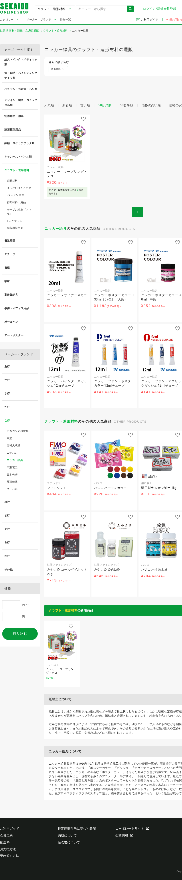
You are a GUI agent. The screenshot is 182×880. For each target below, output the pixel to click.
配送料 (5, 842)
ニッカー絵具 (55, 228)
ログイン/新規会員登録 (159, 8)
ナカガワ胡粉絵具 (18, 431)
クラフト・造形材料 (61, 421)
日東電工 (12, 467)
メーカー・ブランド (39, 19)
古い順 (85, 105)
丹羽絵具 (12, 481)
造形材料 (12, 180)
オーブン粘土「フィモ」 (19, 211)
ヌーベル (12, 489)
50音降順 (126, 105)
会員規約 (6, 835)
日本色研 (12, 474)
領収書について (69, 842)
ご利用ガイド (150, 19)
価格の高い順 (151, 105)
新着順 (67, 105)
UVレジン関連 (15, 195)
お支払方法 (8, 849)
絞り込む (20, 633)
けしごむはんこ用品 (19, 188)
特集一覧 (65, 19)
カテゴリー (7, 19)
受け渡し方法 (9, 856)
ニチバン (12, 452)
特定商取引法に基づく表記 (77, 828)
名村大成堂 (13, 445)
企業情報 (121, 835)
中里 (9, 438)
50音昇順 (105, 105)
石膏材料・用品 (16, 202)
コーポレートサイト (129, 828)
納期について (67, 835)
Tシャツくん (14, 220)
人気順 (49, 105)
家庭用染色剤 (15, 227)
